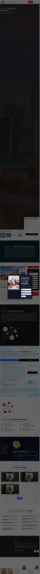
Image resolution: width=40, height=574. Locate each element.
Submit (23, 296)
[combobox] (22, 294)
